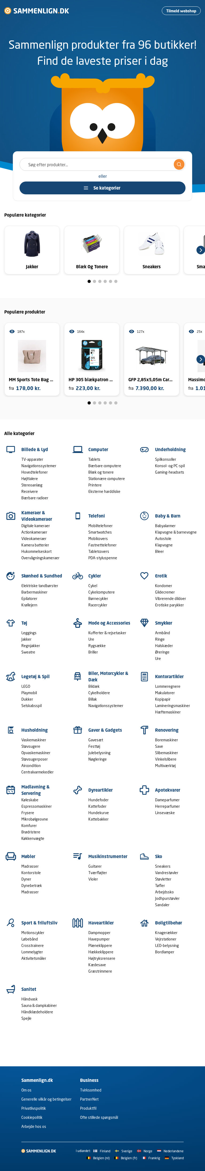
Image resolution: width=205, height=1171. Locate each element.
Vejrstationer (165, 939)
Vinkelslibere (165, 759)
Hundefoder (98, 800)
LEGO (25, 686)
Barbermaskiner (34, 592)
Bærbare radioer (34, 498)
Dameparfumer (167, 800)
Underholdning (170, 449)
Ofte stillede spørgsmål (99, 1117)
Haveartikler (101, 923)
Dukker (27, 699)
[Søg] (179, 164)
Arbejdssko (164, 892)
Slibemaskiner (166, 752)
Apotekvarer (167, 790)
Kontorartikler (169, 676)
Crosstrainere (32, 945)
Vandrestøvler (166, 872)
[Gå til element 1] (89, 281)
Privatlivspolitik (33, 1108)
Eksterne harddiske (104, 491)
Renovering (167, 730)
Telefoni (96, 516)
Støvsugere (30, 746)
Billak (92, 699)
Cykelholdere (99, 692)
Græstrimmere (100, 971)
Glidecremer (165, 592)
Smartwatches (100, 532)
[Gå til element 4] (105, 281)
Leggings (29, 632)
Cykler (94, 576)
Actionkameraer (34, 532)
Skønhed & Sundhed (41, 576)
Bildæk (94, 686)
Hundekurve (98, 812)
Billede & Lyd (34, 449)
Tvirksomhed (90, 1090)
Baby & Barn (167, 516)
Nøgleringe (97, 759)
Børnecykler (98, 598)
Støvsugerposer (34, 759)
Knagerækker (166, 932)
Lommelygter (32, 952)
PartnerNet (89, 1099)
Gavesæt (95, 740)
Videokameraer (33, 538)
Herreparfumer (167, 806)
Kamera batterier (35, 545)
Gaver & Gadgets (105, 730)
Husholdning (34, 730)
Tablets (94, 459)
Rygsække (97, 645)
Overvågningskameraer (40, 558)
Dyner (26, 879)
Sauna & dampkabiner (39, 1005)
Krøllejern (29, 605)
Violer (93, 879)
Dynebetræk (31, 885)
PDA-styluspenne (102, 558)
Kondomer (163, 585)
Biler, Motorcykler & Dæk (108, 676)
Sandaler (162, 904)
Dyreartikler (100, 790)
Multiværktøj (165, 765)
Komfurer (29, 825)
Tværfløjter (97, 872)
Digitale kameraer (35, 525)
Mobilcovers (98, 538)
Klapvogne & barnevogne (176, 532)
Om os (26, 1090)
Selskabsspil (31, 705)
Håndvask (29, 999)
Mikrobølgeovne (34, 819)
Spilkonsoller (165, 459)
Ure (91, 639)
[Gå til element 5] (110, 281)
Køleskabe (29, 800)
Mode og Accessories (109, 623)
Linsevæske (165, 812)
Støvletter (163, 879)
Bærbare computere (104, 465)
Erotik (161, 576)
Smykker (163, 623)
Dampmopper (99, 932)
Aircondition (31, 765)
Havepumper (99, 939)
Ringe (160, 639)
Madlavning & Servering (35, 790)
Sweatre (28, 652)
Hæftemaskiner (168, 712)
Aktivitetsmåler (33, 958)
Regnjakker (30, 645)
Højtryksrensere (101, 958)
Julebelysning (99, 752)
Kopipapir (163, 699)
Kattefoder (97, 806)
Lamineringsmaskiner (172, 705)
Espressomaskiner (36, 806)
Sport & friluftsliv (39, 923)
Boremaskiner (166, 740)
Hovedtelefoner (34, 472)
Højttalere (29, 478)
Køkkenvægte (32, 838)
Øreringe (162, 652)
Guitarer (95, 866)
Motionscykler (32, 932)
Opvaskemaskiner (35, 752)
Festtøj (94, 746)
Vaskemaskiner (33, 740)
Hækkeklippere (100, 952)
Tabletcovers (98, 551)
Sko (158, 856)
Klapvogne (164, 545)
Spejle (26, 1018)
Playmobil (29, 692)
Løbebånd (29, 939)
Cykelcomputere (101, 592)
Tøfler (160, 885)
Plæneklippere (100, 945)
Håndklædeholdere (37, 1012)
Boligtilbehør (168, 923)
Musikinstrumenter (107, 856)
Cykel (92, 585)
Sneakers (163, 866)
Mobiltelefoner (100, 525)
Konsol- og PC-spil (170, 465)
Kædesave (97, 964)
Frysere (27, 812)
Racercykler (97, 605)
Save (159, 746)
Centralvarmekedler (37, 772)
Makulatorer (165, 692)
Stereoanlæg (31, 485)
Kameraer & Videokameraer (36, 516)
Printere (95, 485)
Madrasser (30, 866)
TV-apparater (32, 459)
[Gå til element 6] (115, 281)
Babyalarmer (165, 525)
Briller (93, 652)
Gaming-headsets (169, 472)
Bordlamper (164, 952)
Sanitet (28, 989)
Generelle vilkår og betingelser (46, 1099)
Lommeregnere (167, 686)
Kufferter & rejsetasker (107, 632)
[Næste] (200, 250)
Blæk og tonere (101, 472)
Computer (98, 449)
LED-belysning (167, 945)
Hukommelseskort (36, 551)
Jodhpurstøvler (167, 898)
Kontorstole (31, 872)
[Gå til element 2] (94, 281)
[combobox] (102, 164)
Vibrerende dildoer (170, 598)
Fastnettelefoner (102, 545)
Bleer (159, 551)
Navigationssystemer (38, 465)
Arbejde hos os (33, 1126)
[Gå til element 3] (99, 281)
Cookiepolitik (31, 1117)
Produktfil (88, 1108)
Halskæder (164, 645)
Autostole (163, 538)
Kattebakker (98, 819)
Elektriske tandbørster (39, 585)
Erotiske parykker (169, 605)
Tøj (24, 623)
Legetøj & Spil (35, 676)
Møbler (28, 856)
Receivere (29, 491)
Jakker (26, 639)
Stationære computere (106, 478)
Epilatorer (29, 598)
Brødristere (30, 832)
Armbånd (162, 632)
